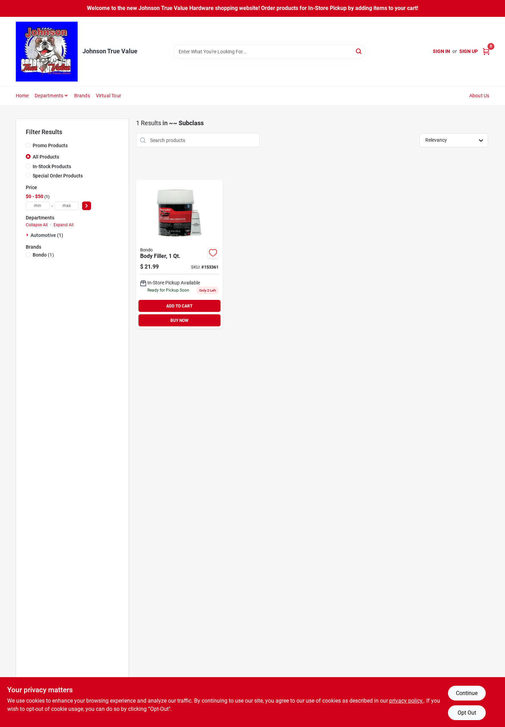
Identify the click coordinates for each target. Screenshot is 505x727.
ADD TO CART (179, 306)
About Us (479, 95)
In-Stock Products (52, 166)
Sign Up (468, 51)
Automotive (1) (47, 235)
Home (22, 95)
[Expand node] (28, 235)
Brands (82, 95)
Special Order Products (58, 175)
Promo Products (50, 145)
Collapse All (37, 225)
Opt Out (467, 712)
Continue (467, 693)
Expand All (64, 225)
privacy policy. (406, 700)
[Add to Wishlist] (212, 252)
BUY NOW (179, 320)
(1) (43, 255)
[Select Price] (86, 206)
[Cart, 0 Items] (486, 51)
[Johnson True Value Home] (47, 52)
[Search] (359, 51)
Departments (49, 95)
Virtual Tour (108, 95)
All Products (46, 157)
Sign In (441, 51)
